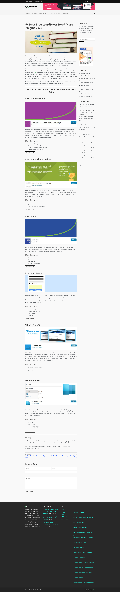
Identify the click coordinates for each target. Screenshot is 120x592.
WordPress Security (89, 567)
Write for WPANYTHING (38, 1)
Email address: (83, 37)
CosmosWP (44, 589)
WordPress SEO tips (78, 570)
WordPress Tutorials (84, 96)
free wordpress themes (79, 530)
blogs (34, 72)
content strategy (77, 520)
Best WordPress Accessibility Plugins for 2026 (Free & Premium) (86, 106)
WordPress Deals (55, 13)
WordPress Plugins (78, 562)
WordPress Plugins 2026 (89, 562)
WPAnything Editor (54, 55)
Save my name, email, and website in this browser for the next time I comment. (43, 475)
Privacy (63, 512)
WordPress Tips (83, 94)
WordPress (89, 552)
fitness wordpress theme (79, 522)
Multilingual (90, 537)
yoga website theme (78, 582)
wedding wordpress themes (80, 550)
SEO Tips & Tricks (83, 73)
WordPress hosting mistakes (80, 557)
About (27, 1)
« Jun (80, 165)
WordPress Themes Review (86, 89)
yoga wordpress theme (89, 582)
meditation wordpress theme (80, 537)
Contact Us (66, 13)
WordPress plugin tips (78, 567)
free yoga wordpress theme (79, 532)
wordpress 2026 (77, 555)
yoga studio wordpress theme (80, 580)
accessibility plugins (78, 510)
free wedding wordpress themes (80, 527)
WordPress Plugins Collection (42, 55)
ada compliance (87, 510)
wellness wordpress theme (79, 552)
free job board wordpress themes (81, 525)
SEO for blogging (82, 540)
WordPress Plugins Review (86, 82)
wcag (85, 542)
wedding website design (79, 547)
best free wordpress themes (80, 517)
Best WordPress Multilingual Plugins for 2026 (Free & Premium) (86, 112)
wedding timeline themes (79, 545)
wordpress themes (88, 570)
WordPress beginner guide (87, 555)
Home (28, 13)
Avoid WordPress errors (79, 515)
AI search (82, 512)
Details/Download (30, 152)
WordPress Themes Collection (40, 13)
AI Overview (76, 512)
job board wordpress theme (80, 535)
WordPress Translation (79, 575)
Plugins (75, 540)
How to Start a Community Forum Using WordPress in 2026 (86, 118)
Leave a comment (64, 55)
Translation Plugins (78, 542)
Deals (84, 520)
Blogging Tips (90, 517)
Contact (30, 1)
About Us (63, 509)
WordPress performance (79, 560)
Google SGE (89, 532)
